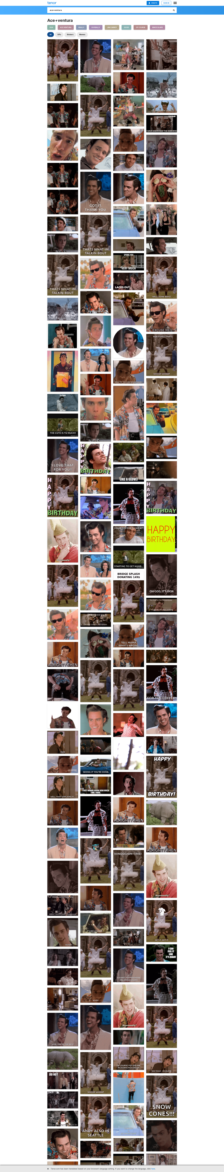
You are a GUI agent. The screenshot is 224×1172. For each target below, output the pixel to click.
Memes (82, 34)
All (51, 34)
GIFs (59, 34)
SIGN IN (166, 3)
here (153, 1169)
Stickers (70, 34)
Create (154, 3)
